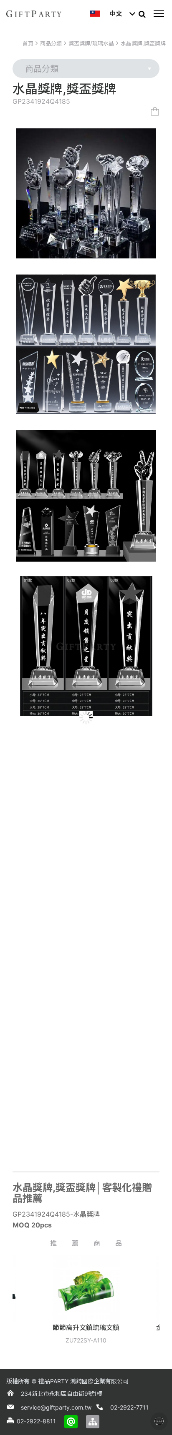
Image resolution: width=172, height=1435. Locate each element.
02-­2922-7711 (129, 1407)
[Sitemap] (92, 1421)
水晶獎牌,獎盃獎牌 (143, 43)
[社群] (159, 1421)
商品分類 (51, 43)
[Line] (71, 1421)
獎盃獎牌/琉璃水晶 (91, 43)
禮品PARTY (53, 1381)
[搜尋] (142, 14)
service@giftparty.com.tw (56, 1407)
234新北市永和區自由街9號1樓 (62, 1393)
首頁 (28, 43)
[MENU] (159, 14)
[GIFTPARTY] (33, 13)
